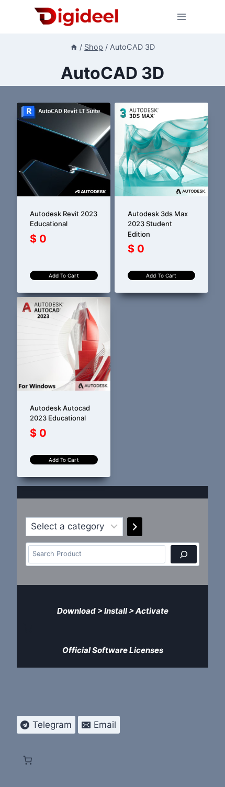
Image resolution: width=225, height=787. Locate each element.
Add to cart (64, 275)
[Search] (184, 554)
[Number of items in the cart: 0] (28, 628)
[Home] (73, 46)
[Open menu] (182, 16)
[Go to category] (134, 526)
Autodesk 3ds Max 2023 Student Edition (158, 223)
